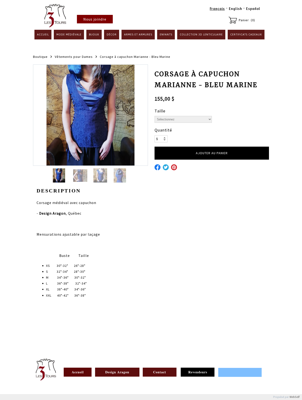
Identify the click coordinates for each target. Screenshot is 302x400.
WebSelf (294, 397)
